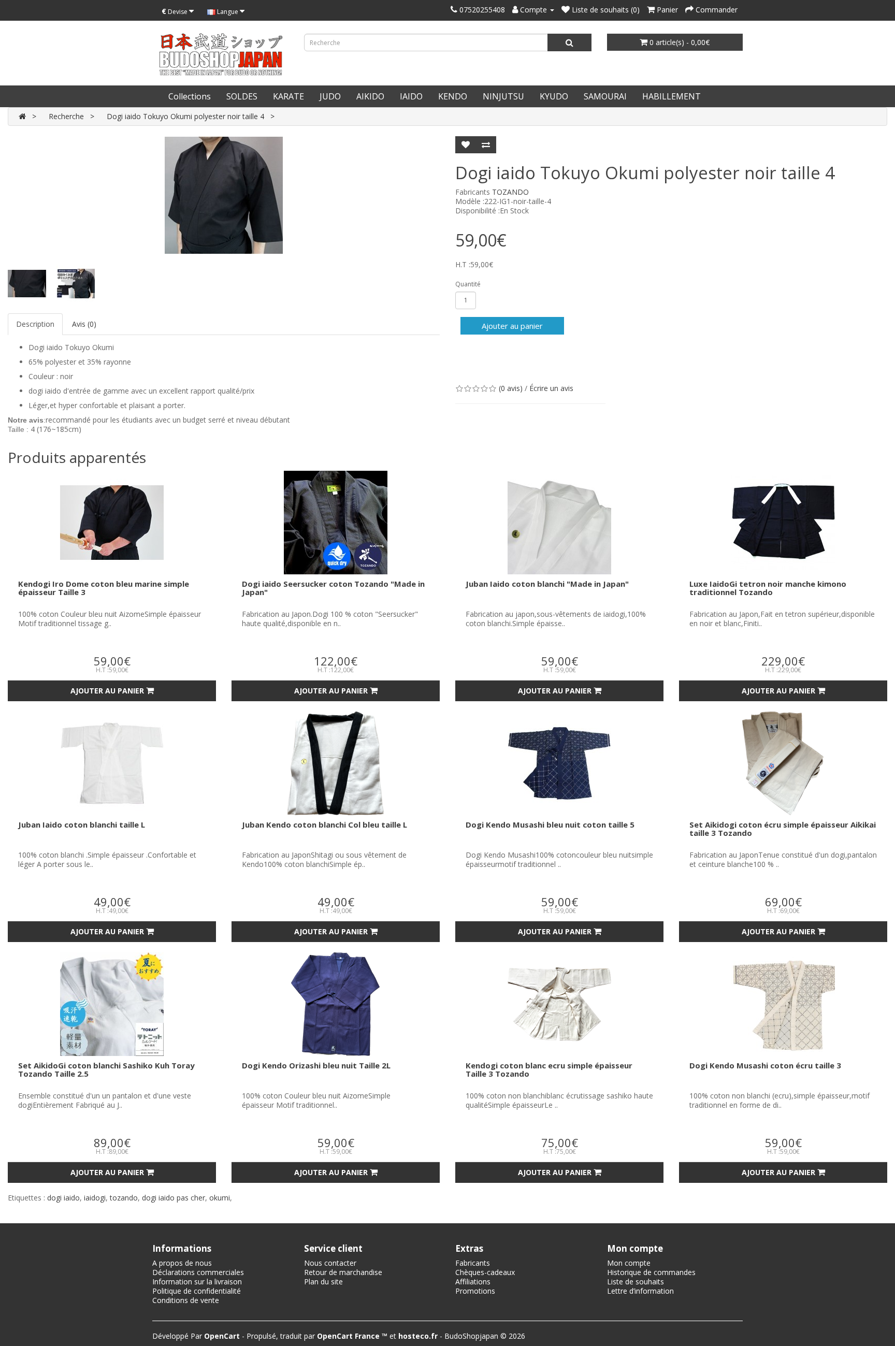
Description (35, 324)
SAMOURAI (605, 96)
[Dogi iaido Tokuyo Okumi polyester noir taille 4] (224, 195)
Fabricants (472, 1263)
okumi (219, 1198)
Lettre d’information (640, 1291)
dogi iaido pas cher (173, 1198)
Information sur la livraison (197, 1281)
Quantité (468, 284)
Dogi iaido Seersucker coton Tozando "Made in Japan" (333, 588)
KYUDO (554, 96)
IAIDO (411, 96)
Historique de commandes (651, 1272)
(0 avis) (511, 388)
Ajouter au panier (512, 326)
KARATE (288, 96)
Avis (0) (84, 324)
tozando (124, 1198)
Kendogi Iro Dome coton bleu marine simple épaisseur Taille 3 (103, 588)
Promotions (475, 1291)
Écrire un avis (551, 388)
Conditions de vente (185, 1300)
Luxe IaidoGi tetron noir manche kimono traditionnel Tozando (767, 588)
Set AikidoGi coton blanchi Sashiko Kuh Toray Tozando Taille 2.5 (106, 1069)
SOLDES (241, 96)
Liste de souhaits (635, 1281)
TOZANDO (510, 192)
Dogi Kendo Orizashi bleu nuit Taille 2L (316, 1065)
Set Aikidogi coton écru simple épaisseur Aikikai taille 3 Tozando (782, 828)
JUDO (330, 96)
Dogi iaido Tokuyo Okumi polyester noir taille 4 (185, 116)
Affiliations (472, 1281)
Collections (189, 96)
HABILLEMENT (671, 96)
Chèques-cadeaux (485, 1272)
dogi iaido (63, 1198)
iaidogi (95, 1198)
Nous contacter (330, 1263)
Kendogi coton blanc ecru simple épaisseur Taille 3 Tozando (549, 1069)
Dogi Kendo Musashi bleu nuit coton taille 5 (550, 824)
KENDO (452, 96)
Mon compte (629, 1263)
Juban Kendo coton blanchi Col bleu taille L (324, 824)
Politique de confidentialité (196, 1291)
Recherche (66, 116)
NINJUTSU (503, 96)
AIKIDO (370, 96)
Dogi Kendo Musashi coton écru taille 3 (765, 1065)
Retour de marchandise (343, 1272)
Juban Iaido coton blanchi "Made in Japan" (547, 583)
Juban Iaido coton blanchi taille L (81, 824)
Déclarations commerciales (198, 1272)
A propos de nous (182, 1263)
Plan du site (323, 1281)
